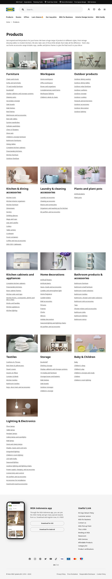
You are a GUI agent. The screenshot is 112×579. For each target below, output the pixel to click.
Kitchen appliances (13, 307)
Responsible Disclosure (87, 574)
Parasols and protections (83, 101)
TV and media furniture (14, 86)
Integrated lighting (12, 451)
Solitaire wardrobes (13, 126)
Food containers (12, 237)
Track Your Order (52, 2)
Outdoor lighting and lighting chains (19, 466)
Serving (8, 212)
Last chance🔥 (37, 17)
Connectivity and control (15, 473)
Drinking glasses (12, 215)
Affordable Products (85, 542)
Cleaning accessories (47, 201)
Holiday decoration (47, 319)
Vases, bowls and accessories (50, 287)
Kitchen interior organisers (15, 201)
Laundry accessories (47, 197)
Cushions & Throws (13, 362)
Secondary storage (13, 101)
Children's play (79, 369)
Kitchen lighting (11, 310)
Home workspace (46, 79)
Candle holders (45, 298)
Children (77, 376)
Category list (82, 546)
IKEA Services (92, 2)
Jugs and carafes (12, 223)
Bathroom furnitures (13, 140)
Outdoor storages (46, 387)
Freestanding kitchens (14, 151)
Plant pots (78, 197)
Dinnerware (10, 208)
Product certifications (86, 549)
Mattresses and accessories (16, 115)
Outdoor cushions (80, 90)
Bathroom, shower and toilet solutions (88, 298)
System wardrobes (13, 122)
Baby (76, 362)
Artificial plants (79, 194)
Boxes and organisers (48, 86)
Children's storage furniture (16, 137)
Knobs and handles (13, 303)
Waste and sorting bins (48, 205)
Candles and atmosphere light (51, 291)
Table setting (11, 230)
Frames (43, 309)
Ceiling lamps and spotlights (16, 437)
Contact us (82, 523)
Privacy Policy (61, 574)
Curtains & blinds (12, 376)
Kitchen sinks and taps (14, 294)
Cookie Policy (101, 574)
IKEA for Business (66, 17)
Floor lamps (10, 426)
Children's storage (46, 391)
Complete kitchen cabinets (15, 148)
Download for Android (47, 529)
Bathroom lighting (80, 316)
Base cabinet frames (13, 291)
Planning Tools (38, 2)
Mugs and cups (11, 219)
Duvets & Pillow (12, 373)
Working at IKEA (84, 533)
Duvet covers (11, 369)
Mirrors (43, 316)
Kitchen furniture (12, 155)
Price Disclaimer (72, 574)
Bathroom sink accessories (84, 301)
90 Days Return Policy (86, 513)
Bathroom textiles (80, 294)
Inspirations (28, 2)
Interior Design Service (84, 17)
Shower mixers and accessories (85, 309)
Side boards (10, 104)
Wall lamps (10, 441)
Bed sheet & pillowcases (15, 366)
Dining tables (11, 144)
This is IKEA (82, 529)
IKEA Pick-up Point (84, 526)
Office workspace (46, 83)
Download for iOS (47, 523)
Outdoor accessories (81, 104)
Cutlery (8, 226)
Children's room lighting (82, 380)
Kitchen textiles (11, 380)
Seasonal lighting (12, 462)
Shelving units (11, 97)
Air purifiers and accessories (50, 212)
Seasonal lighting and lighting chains (53, 323)
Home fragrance (46, 294)
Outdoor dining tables (82, 83)
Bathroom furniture (81, 283)
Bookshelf (10, 90)
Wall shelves (10, 108)
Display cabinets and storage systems (19, 94)
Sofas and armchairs (13, 83)
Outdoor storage (80, 94)
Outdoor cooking (80, 97)
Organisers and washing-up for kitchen (54, 208)
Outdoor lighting (80, 112)
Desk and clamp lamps (14, 444)
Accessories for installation (16, 480)
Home (8, 22)
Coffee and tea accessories (16, 241)
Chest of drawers (12, 130)
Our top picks (51, 17)
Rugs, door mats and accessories (18, 387)
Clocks (42, 312)
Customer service (84, 516)
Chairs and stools (12, 79)
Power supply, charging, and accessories (20, 469)
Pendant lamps (11, 433)
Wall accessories (46, 301)
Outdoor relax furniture (82, 86)
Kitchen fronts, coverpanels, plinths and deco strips (20, 299)
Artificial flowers (46, 280)
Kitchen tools (11, 197)
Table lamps (10, 430)
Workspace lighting (47, 94)
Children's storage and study (84, 373)
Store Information (67, 2)
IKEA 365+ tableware (13, 244)
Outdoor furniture (12, 158)
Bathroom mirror (80, 319)
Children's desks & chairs (49, 97)
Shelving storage (46, 366)
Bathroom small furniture (83, 287)
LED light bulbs (11, 459)
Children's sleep (79, 366)
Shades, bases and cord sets (16, 448)
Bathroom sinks (80, 312)
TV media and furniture (48, 373)
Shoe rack (9, 133)
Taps (76, 305)
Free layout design (80, 2)
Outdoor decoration (81, 108)
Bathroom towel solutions (83, 291)
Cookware (10, 233)
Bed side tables (11, 119)
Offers (26, 17)
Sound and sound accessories (16, 484)
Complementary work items (50, 90)
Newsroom (82, 536)
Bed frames (10, 112)
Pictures (43, 305)
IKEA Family (100, 17)
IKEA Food (19, 2)
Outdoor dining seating (82, 79)
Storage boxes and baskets (50, 376)
